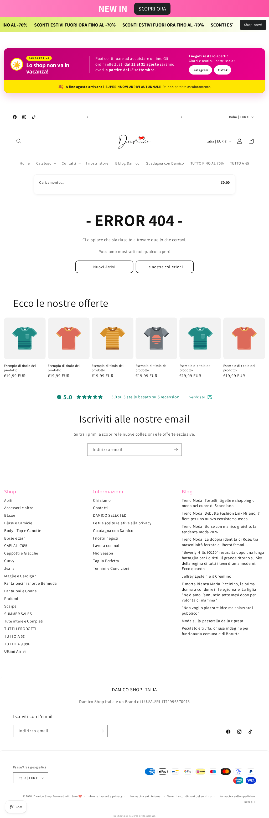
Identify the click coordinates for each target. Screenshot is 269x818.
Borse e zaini (15, 538)
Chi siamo (102, 500)
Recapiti (250, 802)
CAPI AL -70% (15, 545)
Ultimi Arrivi (15, 651)
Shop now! (253, 24)
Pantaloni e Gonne (20, 590)
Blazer (9, 515)
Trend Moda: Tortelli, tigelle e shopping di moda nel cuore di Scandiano (219, 503)
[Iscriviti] (176, 450)
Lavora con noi (106, 545)
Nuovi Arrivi (104, 266)
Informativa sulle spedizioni (236, 796)
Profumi (11, 598)
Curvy (9, 560)
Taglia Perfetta (106, 560)
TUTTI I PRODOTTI (20, 628)
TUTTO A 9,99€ (17, 643)
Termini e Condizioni (111, 568)
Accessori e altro (18, 507)
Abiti (8, 500)
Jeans (9, 568)
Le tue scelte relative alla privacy (122, 522)
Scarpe (10, 606)
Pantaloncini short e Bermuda (30, 583)
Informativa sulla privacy (105, 796)
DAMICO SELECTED (110, 515)
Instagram (200, 70)
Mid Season (103, 553)
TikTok (223, 70)
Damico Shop (42, 796)
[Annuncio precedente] (88, 117)
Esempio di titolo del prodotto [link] (20, 368)
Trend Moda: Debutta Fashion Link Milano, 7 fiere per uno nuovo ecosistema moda (221, 516)
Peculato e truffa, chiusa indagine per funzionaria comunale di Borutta (215, 631)
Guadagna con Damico (113, 530)
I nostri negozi (105, 538)
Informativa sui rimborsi (145, 796)
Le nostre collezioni (165, 266)
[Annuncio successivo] (181, 117)
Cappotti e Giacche (21, 553)
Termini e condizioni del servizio (189, 796)
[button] (19, 141)
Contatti (100, 507)
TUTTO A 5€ (14, 636)
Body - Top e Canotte (22, 530)
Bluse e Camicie (18, 522)
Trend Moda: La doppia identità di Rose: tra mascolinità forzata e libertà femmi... (220, 542)
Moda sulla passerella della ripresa (213, 620)
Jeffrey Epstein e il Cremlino (206, 576)
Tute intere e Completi (23, 621)
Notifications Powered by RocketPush (134, 815)
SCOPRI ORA (152, 8)
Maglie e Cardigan (20, 575)
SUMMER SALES (18, 613)
